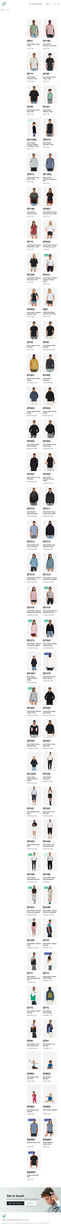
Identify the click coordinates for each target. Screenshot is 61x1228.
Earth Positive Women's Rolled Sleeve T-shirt (34, 245)
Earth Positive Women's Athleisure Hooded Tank (34, 611)
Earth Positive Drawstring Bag (47, 1011)
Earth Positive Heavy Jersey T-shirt (49, 77)
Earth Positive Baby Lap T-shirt (33, 1077)
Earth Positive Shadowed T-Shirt (32, 212)
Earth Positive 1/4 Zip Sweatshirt (33, 478)
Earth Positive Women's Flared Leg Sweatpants (34, 911)
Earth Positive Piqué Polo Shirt (49, 346)
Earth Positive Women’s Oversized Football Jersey (50, 279)
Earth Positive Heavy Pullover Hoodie (49, 677)
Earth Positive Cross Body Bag (49, 1044)
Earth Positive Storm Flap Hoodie (49, 745)
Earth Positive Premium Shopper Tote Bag (33, 978)
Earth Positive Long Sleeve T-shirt (33, 178)
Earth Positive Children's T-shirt (48, 110)
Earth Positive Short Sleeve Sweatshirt (33, 545)
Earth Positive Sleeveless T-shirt (48, 143)
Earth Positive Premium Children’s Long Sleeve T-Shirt (32, 144)
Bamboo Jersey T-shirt (33, 1142)
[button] (30, 4)
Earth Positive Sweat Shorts (33, 812)
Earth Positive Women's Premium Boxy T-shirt (50, 245)
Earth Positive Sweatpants (47, 778)
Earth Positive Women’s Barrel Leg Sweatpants (50, 911)
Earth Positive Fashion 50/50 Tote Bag (49, 977)
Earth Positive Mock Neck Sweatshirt (33, 445)
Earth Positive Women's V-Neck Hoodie (34, 712)
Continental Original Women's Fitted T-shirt (49, 313)
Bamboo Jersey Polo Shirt (33, 1176)
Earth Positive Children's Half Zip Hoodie (32, 778)
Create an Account (36, 4)
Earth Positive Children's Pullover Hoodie (32, 678)
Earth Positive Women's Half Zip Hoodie (34, 578)
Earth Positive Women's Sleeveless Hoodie (50, 611)
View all (7, 9)
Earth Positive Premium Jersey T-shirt (50, 45)
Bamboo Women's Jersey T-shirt (48, 1143)
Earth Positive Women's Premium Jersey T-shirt (50, 212)
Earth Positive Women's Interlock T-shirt (34, 313)
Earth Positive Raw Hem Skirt (48, 812)
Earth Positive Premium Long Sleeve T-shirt (50, 179)
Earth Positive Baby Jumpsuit (33, 1110)
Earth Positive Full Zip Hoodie (33, 412)
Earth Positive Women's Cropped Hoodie (50, 644)
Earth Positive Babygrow (47, 1077)
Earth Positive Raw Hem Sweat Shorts (48, 845)
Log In (48, 4)
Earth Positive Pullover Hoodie (34, 379)
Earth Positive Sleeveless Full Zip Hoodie (48, 479)
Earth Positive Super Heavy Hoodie (49, 712)
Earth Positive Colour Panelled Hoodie (33, 745)
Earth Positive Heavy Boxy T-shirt (33, 110)
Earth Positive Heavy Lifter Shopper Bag (33, 1044)
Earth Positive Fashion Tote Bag (33, 1011)
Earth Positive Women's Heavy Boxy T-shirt (34, 278)
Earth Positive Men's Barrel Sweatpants (49, 878)
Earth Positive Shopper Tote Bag (50, 944)
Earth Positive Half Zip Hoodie (49, 412)
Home (2, 9)
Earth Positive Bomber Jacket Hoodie (49, 445)
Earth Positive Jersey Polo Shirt (33, 346)
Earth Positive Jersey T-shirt (33, 45)
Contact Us (30, 1203)
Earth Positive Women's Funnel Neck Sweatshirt (50, 578)
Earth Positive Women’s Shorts (34, 944)
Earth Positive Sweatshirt (47, 379)
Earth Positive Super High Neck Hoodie (49, 545)
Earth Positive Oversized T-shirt (32, 77)
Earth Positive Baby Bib (50, 1110)
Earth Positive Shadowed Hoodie (32, 512)
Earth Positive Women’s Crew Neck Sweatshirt (34, 644)
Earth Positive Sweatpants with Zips (33, 878)
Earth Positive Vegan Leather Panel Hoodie (49, 512)
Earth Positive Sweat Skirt (33, 845)
